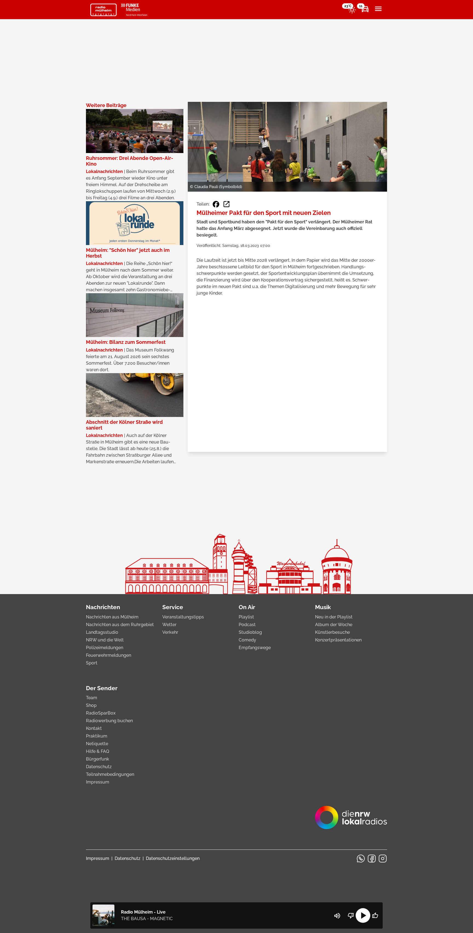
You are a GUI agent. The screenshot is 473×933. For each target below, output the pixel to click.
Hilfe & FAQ (97, 751)
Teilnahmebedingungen (110, 774)
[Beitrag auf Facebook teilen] (216, 204)
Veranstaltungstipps (183, 617)
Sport (91, 663)
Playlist (246, 617)
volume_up (337, 916)
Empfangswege (255, 647)
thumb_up (375, 915)
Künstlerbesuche (332, 632)
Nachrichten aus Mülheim (112, 617)
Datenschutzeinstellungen (173, 858)
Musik (323, 607)
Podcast (247, 624)
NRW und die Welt (105, 640)
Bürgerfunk (97, 759)
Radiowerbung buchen (109, 720)
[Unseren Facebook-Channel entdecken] (371, 858)
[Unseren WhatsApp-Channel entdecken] (360, 858)
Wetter (169, 624)
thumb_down (351, 915)
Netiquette (97, 743)
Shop (91, 705)
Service (172, 607)
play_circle (363, 915)
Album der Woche (333, 624)
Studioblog (250, 632)
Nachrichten (103, 607)
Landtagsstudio (102, 632)
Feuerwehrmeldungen (108, 655)
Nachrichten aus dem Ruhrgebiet (120, 624)
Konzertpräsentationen (338, 640)
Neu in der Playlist (334, 617)
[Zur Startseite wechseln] (103, 10)
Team (91, 697)
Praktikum (96, 736)
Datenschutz (99, 766)
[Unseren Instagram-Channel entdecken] (382, 858)
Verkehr (170, 632)
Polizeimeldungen (104, 647)
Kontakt (94, 728)
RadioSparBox (101, 713)
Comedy (247, 640)
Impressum (97, 782)
